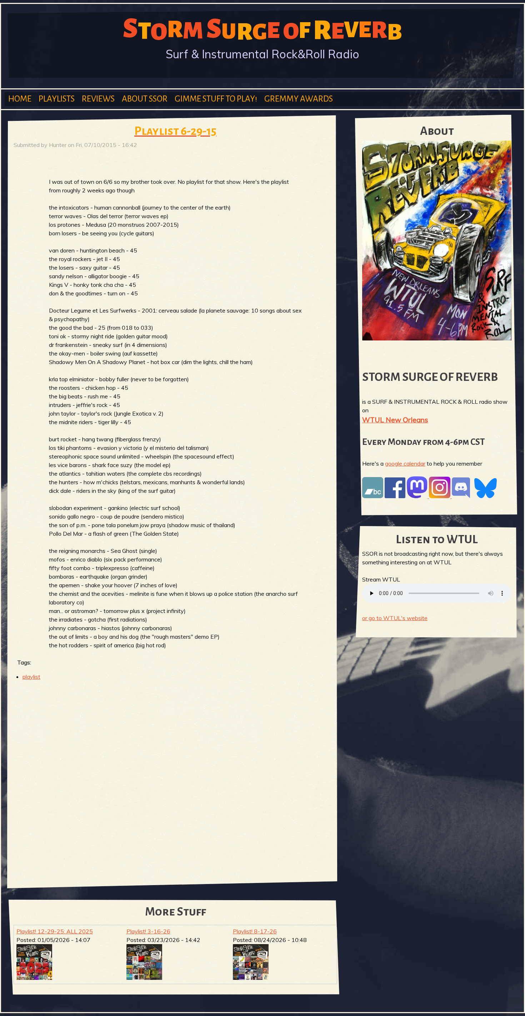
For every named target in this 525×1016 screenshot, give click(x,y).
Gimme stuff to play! (216, 98)
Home (19, 98)
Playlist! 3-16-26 (148, 931)
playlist (31, 676)
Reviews (98, 98)
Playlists (57, 98)
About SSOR (145, 98)
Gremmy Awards (298, 98)
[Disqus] (175, 778)
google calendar (405, 463)
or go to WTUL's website (395, 618)
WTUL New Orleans (395, 419)
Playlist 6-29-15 (175, 131)
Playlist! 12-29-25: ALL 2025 (54, 931)
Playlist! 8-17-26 (255, 931)
